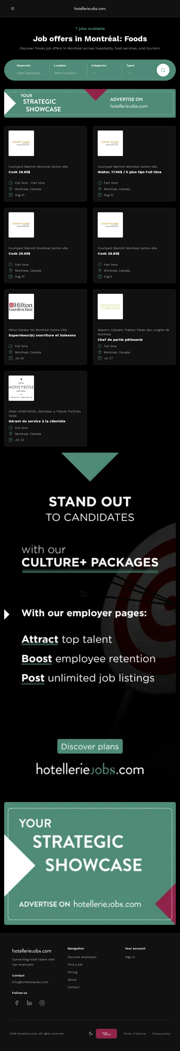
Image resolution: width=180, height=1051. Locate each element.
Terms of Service (134, 1033)
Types (130, 65)
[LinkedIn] (29, 1002)
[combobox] (104, 73)
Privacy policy (161, 1033)
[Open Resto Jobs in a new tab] (106, 1033)
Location (60, 65)
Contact (73, 987)
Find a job (75, 964)
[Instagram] (42, 1002)
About (72, 979)
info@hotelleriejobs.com (30, 982)
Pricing (72, 972)
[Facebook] (17, 1002)
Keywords (24, 65)
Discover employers (82, 957)
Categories (98, 65)
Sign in (130, 957)
